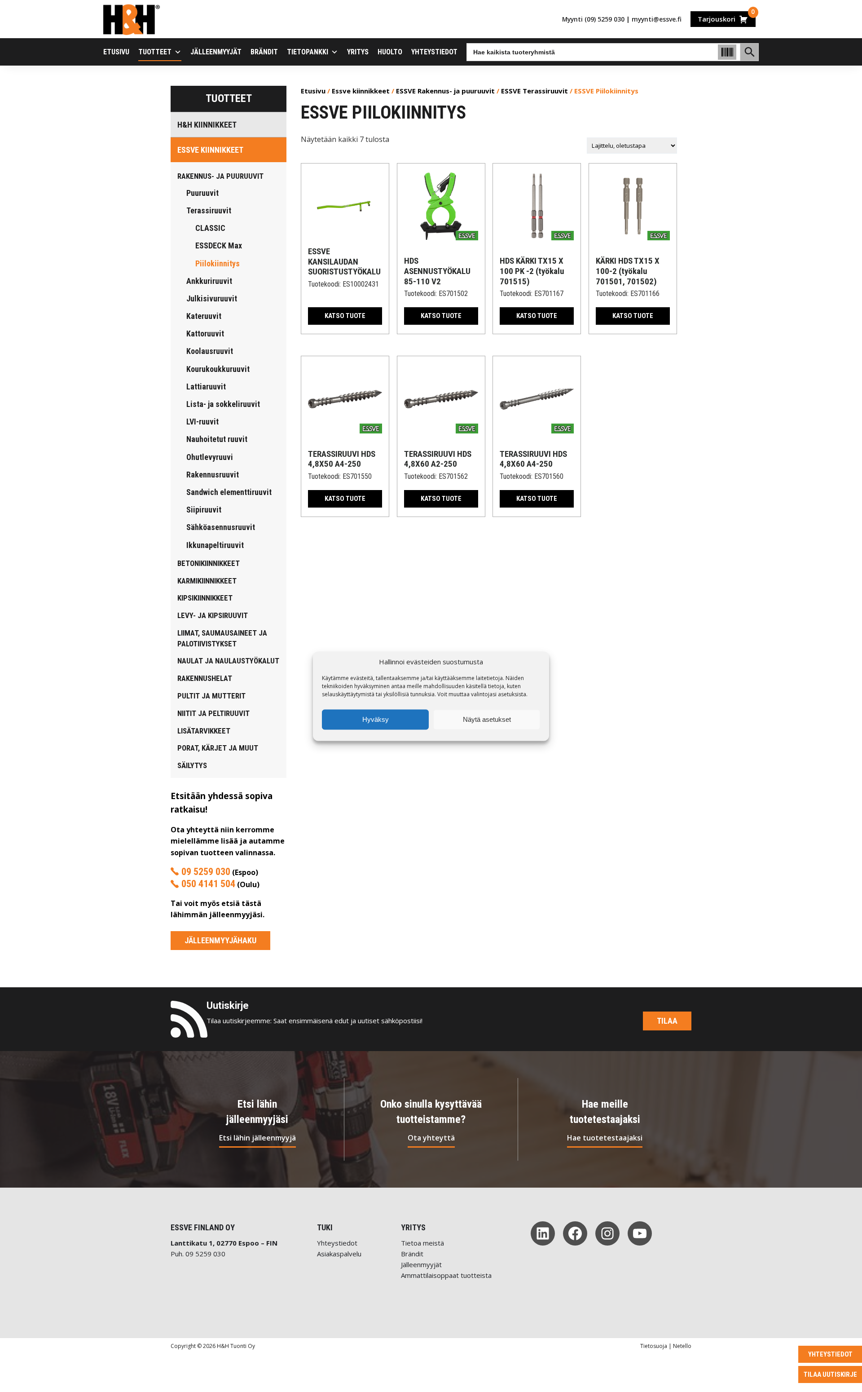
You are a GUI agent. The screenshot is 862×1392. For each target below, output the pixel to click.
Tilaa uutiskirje (830, 1374)
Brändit (264, 52)
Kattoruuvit (205, 333)
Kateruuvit (203, 316)
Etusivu (116, 52)
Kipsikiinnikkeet (205, 597)
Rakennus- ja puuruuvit (220, 176)
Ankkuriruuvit (209, 281)
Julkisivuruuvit (211, 298)
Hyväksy (375, 719)
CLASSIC (210, 228)
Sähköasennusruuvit (220, 527)
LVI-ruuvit (202, 421)
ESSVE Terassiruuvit (534, 90)
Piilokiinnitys (217, 263)
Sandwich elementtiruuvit (229, 492)
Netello (682, 1346)
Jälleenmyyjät (216, 52)
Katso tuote (345, 316)
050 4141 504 (208, 883)
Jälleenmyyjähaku (220, 940)
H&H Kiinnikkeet (207, 124)
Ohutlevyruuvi (209, 457)
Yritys (358, 52)
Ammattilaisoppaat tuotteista (446, 1275)
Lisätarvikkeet (203, 730)
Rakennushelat (204, 678)
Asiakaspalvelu (339, 1253)
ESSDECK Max (218, 245)
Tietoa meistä (422, 1242)
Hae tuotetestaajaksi (604, 1138)
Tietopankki (307, 52)
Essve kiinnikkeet (210, 150)
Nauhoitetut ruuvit (216, 439)
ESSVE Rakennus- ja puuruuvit (445, 90)
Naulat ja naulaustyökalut (228, 660)
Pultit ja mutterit (211, 695)
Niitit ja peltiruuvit (213, 713)
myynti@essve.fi (657, 19)
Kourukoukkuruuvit (218, 369)
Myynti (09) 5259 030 (593, 19)
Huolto (390, 52)
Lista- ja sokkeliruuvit (223, 404)
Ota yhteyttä (431, 1138)
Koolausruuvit (209, 351)
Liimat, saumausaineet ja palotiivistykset (222, 638)
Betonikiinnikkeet (208, 563)
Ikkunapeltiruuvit (215, 545)
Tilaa (667, 1020)
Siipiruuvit (203, 509)
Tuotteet (155, 52)
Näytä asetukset (487, 719)
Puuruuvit (202, 193)
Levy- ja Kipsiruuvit (212, 615)
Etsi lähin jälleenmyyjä (257, 1138)
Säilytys (192, 765)
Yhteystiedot (434, 52)
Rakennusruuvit (212, 474)
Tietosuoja (653, 1346)
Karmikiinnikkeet (207, 580)
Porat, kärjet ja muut (217, 747)
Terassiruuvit (208, 210)
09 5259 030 (205, 871)
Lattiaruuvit (206, 386)
